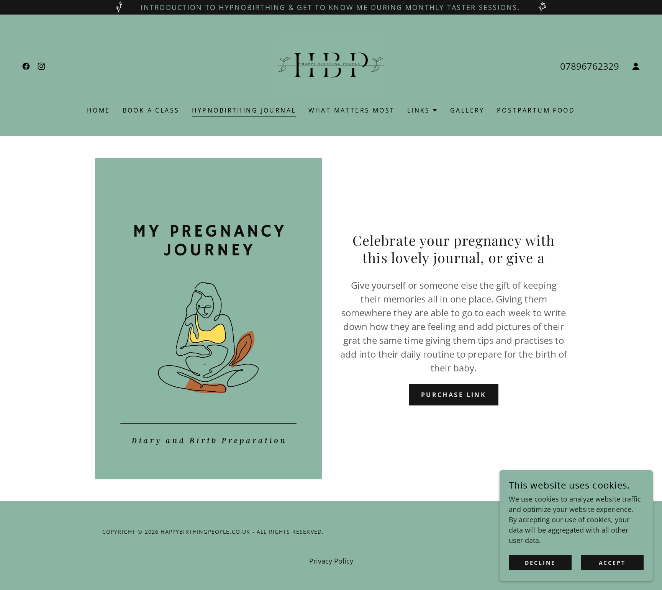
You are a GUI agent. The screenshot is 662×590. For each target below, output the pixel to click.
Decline (540, 562)
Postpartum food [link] (536, 110)
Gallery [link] (467, 110)
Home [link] (98, 110)
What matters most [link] (351, 110)
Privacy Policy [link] (331, 560)
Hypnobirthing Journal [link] (244, 110)
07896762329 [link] (589, 66)
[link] (26, 66)
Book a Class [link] (151, 110)
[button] (636, 66)
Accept (612, 562)
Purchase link (454, 395)
